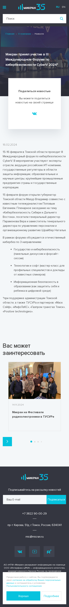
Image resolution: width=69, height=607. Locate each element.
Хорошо (23, 596)
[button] (7, 441)
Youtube (34, 551)
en (63, 6)
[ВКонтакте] (34, 113)
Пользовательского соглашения (24, 586)
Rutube (49, 551)
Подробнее (51, 596)
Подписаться (56, 499)
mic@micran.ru (35, 537)
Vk (20, 551)
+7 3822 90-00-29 (34, 513)
